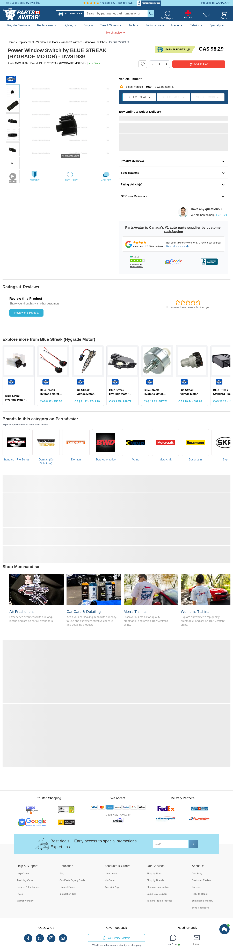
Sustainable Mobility (202, 900)
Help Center (23, 873)
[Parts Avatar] (28, 13)
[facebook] (28, 938)
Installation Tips (68, 893)
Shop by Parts (154, 873)
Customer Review (201, 880)
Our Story (197, 873)
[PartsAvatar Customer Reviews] (147, 3)
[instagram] (51, 938)
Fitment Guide (67, 887)
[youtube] (63, 938)
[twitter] (40, 938)
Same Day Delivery (157, 893)
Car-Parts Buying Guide (72, 880)
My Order (110, 880)
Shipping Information (158, 887)
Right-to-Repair (200, 893)
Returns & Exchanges (28, 887)
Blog (62, 873)
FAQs (20, 893)
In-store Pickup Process (159, 900)
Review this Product (26, 312)
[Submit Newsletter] (193, 844)
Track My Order (25, 880)
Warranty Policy (25, 900)
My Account (111, 873)
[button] (70, 14)
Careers (196, 887)
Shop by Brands (155, 880)
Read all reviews (175, 246)
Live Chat (221, 215)
